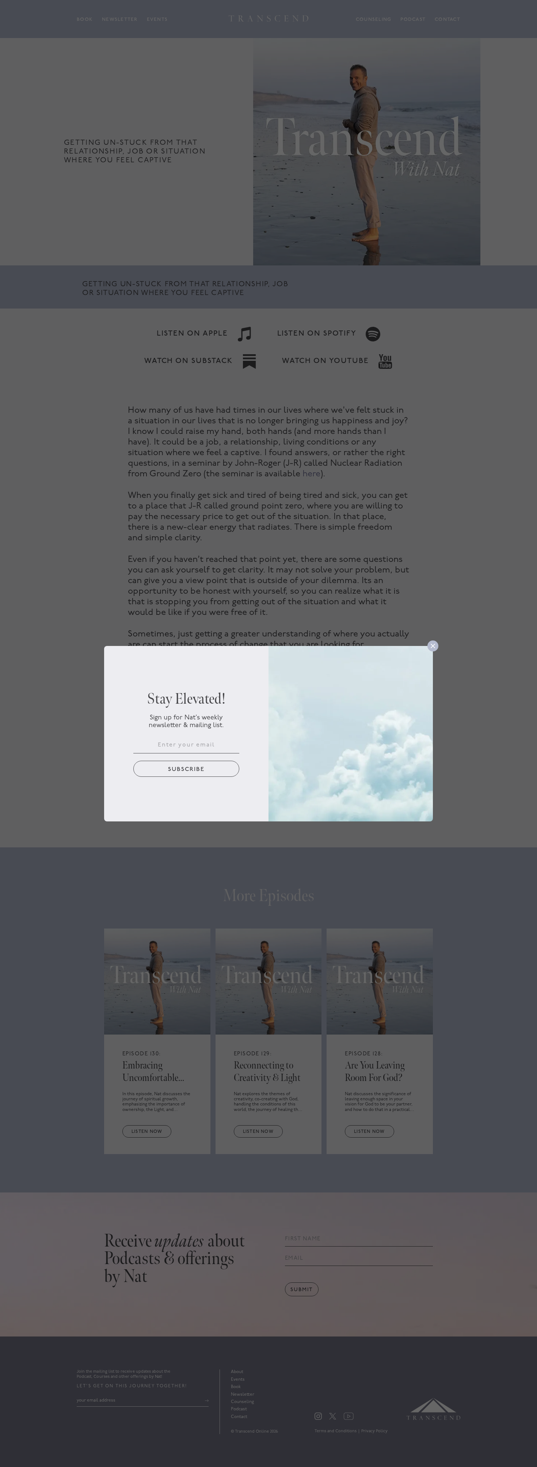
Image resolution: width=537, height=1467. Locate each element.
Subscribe (186, 769)
